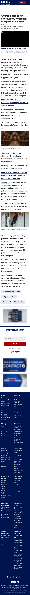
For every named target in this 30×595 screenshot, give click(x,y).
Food (15, 437)
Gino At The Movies (17, 439)
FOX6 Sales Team (5, 535)
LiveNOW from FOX (18, 461)
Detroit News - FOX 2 (5, 514)
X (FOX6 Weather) (5, 499)
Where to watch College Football (18, 539)
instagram (13, 577)
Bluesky (3, 490)
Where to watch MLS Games (18, 567)
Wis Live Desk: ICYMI (17, 456)
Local (2, 398)
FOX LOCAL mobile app (4, 415)
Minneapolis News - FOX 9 (6, 511)
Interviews (16, 435)
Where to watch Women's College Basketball (18, 560)
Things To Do (17, 478)
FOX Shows (17, 472)
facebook (7, 577)
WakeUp (17, 424)
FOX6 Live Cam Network (18, 405)
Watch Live (22, 2)
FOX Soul (16, 468)
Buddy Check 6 (17, 486)
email (22, 577)
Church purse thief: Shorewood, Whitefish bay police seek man (13, 49)
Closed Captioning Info (18, 523)
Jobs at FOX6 (17, 514)
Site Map (3, 419)
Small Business (5, 436)
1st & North (4, 456)
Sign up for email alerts (18, 508)
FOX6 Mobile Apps (18, 511)
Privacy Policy (16, 351)
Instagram (4, 484)
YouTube (3, 480)
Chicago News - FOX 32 (5, 508)
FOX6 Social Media (5, 477)
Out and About (17, 433)
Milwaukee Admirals (4, 465)
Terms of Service (16, 353)
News (14, 297)
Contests (16, 505)
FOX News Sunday (18, 470)
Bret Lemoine (6, 24)
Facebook (3, 482)
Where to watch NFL (18, 536)
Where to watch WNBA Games (18, 564)
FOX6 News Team (18, 512)
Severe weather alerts (18, 398)
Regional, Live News (5, 504)
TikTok (3, 486)
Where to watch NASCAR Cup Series (18, 547)
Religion (5, 297)
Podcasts (3, 407)
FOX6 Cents (4, 428)
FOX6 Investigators (6, 403)
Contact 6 (3, 426)
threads (16, 577)
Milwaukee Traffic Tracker (18, 443)
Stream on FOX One (17, 532)
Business (3, 434)
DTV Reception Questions (18, 526)
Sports (3, 448)
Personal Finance (5, 432)
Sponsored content (4, 543)
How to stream (18, 450)
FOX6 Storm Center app (17, 401)
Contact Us (18, 503)
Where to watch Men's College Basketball (18, 555)
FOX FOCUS (4, 541)
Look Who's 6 (17, 429)
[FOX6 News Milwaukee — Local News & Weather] (6, 3)
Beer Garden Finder (17, 481)
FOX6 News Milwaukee (6, 26)
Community (18, 476)
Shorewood (19, 93)
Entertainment (5, 405)
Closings (16, 412)
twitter (10, 577)
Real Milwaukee (18, 431)
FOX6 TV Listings (18, 459)
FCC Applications (18, 520)
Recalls (3, 430)
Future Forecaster (18, 414)
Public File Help (18, 518)
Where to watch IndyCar (18, 551)
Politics (3, 409)
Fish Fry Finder (17, 484)
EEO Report (17, 516)
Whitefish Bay (19, 236)
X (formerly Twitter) (4, 492)
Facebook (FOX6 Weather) (5, 496)
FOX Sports (17, 466)
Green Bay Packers (6, 454)
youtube (19, 577)
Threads (3, 488)
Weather (17, 395)
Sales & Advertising (5, 532)
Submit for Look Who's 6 (18, 426)
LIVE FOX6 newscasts (16, 453)
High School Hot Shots (5, 460)
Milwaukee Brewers (4, 451)
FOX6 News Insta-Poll (6, 411)
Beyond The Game (6, 457)
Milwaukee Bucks (5, 463)
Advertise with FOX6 (5, 538)
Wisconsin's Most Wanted (5, 400)
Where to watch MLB (18, 543)
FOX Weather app (18, 408)
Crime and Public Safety (17, 26)
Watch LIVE (18, 448)
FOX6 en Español (5, 417)
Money (3, 424)
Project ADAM (17, 488)
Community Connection (17, 490)
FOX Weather (17, 410)
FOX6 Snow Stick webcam (18, 416)
